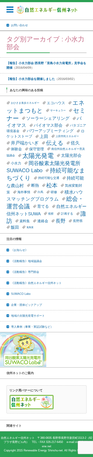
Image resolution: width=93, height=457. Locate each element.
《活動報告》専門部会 (25, 272)
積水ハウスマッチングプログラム (44, 195)
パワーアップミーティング (50, 131)
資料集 (24, 221)
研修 (54, 192)
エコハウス (56, 103)
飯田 (15, 227)
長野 (61, 221)
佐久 (75, 142)
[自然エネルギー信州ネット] (47, 9)
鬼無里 (30, 227)
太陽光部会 (71, 155)
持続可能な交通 (48, 178)
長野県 (78, 221)
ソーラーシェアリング (47, 118)
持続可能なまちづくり (45, 174)
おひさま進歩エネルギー (25, 102)
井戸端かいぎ (25, 142)
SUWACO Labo (20, 293)
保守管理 (36, 149)
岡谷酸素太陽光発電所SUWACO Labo (43, 166)
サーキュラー (58, 110)
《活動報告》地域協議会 (26, 261)
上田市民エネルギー (67, 136)
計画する (67, 213)
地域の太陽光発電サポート (28, 315)
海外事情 (23, 192)
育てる (43, 206)
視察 (51, 213)
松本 (52, 185)
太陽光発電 (38, 155)
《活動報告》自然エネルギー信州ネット (36, 283)
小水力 (16, 163)
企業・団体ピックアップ (26, 304)
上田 (44, 136)
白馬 (40, 192)
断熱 (35, 185)
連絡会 (42, 221)
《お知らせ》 (19, 250)
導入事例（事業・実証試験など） (32, 326)
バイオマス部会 (48, 125)
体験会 (16, 149)
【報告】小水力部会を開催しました (30, 79)
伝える (54, 143)
